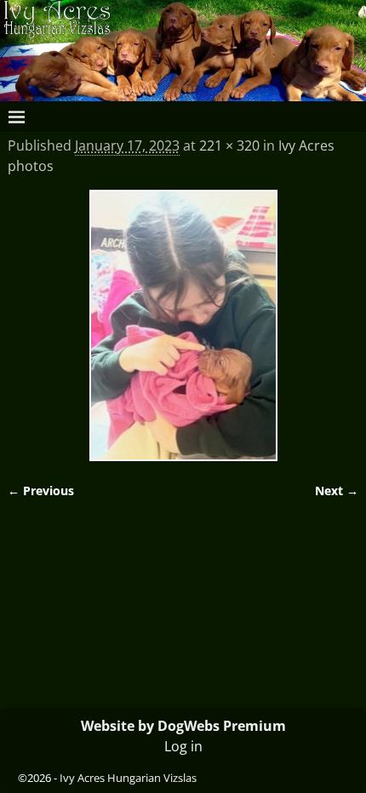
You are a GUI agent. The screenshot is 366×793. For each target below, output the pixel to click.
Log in (183, 746)
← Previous (41, 490)
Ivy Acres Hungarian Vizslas (128, 777)
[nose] (183, 325)
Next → (336, 490)
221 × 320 (229, 145)
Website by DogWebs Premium (183, 725)
